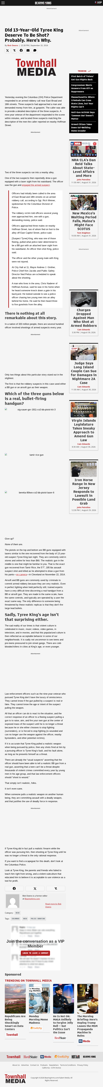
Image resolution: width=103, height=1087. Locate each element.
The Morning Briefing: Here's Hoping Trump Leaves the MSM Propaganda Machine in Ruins (87, 1026)
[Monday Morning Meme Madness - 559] (39, 999)
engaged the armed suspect (36, 185)
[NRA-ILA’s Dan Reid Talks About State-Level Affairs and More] (84, 149)
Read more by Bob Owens (53, 905)
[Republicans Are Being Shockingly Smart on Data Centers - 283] (15, 999)
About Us (16, 1065)
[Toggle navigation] (3, 3)
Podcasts (44, 1065)
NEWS (17, 913)
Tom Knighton (83, 233)
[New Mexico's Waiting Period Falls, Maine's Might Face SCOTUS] (84, 202)
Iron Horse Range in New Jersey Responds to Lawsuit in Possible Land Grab (83, 491)
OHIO (25, 919)
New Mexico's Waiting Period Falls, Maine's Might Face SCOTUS (83, 221)
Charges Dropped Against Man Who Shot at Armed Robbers (84, 317)
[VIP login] (98, 3)
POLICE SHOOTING (38, 919)
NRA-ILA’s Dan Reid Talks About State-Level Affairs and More (84, 167)
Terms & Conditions (68, 1065)
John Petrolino (83, 179)
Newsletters (54, 1065)
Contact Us (34, 1065)
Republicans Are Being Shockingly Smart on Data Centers (15, 1023)
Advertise (25, 1065)
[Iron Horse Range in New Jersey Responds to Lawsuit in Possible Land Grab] (84, 469)
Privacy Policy (82, 1065)
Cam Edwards (83, 329)
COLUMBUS (15, 919)
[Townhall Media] (15, 1078)
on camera (21, 574)
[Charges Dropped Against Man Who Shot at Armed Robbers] (84, 299)
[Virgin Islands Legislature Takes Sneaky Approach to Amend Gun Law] (84, 410)
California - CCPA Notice (51, 1068)
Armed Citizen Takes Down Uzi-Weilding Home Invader (81, 127)
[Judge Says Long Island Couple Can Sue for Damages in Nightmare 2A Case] (84, 352)
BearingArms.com (32, 899)
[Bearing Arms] (43, 3)
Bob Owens (13, 45)
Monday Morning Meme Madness (38, 1019)
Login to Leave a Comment (35, 953)
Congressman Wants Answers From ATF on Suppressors (82, 88)
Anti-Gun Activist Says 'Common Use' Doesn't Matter (83, 115)
